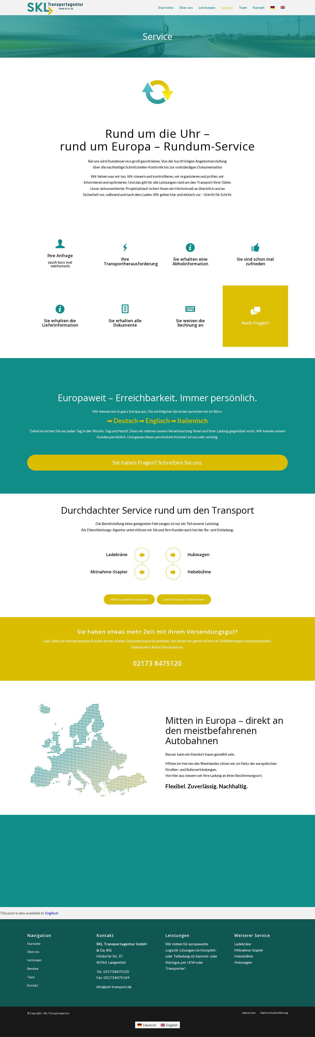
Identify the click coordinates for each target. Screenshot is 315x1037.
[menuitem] (165, 7)
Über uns (33, 952)
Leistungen (34, 960)
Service (32, 968)
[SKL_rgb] (55, 7)
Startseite (33, 944)
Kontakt (32, 985)
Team (31, 977)
